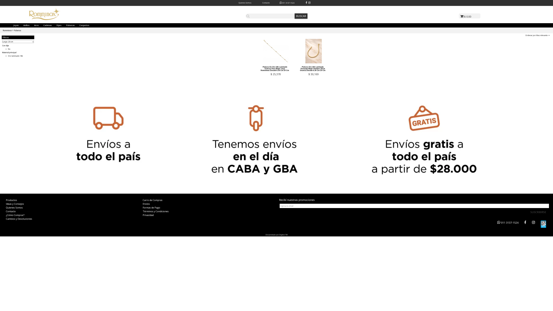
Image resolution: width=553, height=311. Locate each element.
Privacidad (148, 215)
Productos (11, 200)
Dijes (58, 25)
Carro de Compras (152, 200)
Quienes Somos (244, 3)
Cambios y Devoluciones (19, 218)
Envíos (146, 203)
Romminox (7, 30)
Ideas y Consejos (15, 203)
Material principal (9, 52)
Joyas (16, 25)
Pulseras (70, 25)
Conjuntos (84, 25)
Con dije (5, 45)
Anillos (26, 25)
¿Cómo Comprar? (15, 215)
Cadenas (47, 25)
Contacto (266, 3)
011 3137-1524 (288, 3)
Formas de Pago (151, 207)
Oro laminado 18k (15, 56)
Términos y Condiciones (156, 211)
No (9, 49)
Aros (36, 25)
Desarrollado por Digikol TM (277, 235)
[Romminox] (45, 19)
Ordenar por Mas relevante (537, 35)
